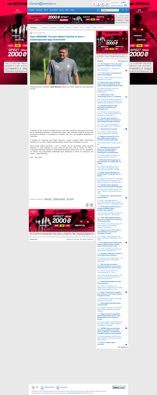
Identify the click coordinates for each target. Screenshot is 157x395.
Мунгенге (61, 27)
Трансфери (53, 27)
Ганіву (95, 27)
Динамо (88, 27)
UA (123, 10)
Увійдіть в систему (72, 239)
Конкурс (75, 27)
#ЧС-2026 (70, 199)
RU (127, 10)
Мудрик (69, 27)
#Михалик (47, 199)
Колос (82, 27)
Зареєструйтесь (88, 239)
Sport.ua (40, 199)
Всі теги (101, 27)
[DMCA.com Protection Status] (118, 388)
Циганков (45, 27)
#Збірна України (59, 199)
